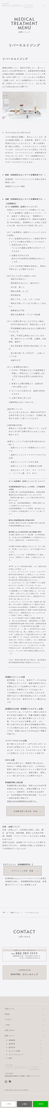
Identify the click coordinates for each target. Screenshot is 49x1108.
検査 (10, 1058)
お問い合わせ (10, 1030)
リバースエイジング (16, 1054)
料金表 (7, 1014)
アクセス (8, 1019)
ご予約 (8, 1104)
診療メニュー (15, 912)
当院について (10, 1009)
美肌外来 (12, 1044)
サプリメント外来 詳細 (22, 871)
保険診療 (12, 1040)
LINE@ (40, 1104)
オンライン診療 (14, 1051)
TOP (3, 912)
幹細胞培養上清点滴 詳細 (25, 811)
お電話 (24, 1104)
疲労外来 (12, 1047)
